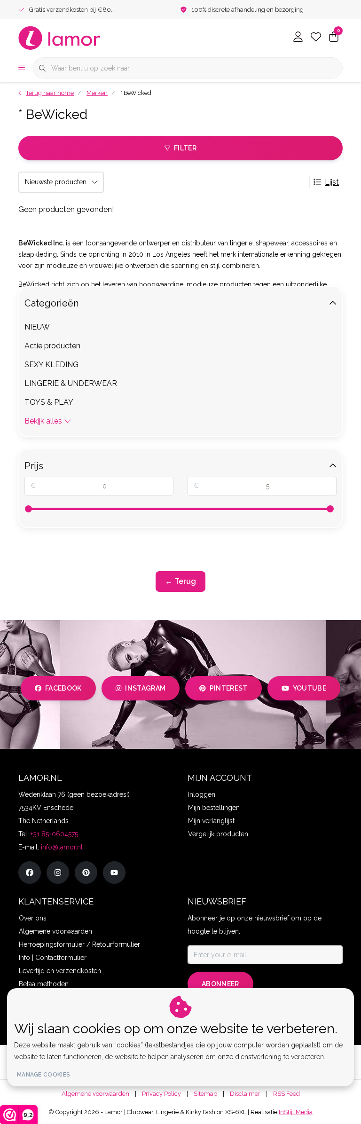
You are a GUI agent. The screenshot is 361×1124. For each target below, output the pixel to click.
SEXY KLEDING (51, 364)
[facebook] (29, 872)
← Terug (180, 581)
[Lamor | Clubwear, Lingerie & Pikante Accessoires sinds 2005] (59, 37)
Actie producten (52, 345)
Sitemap (205, 1093)
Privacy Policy (161, 1093)
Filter (185, 148)
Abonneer (220, 984)
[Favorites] (316, 37)
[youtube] (114, 872)
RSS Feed (286, 1093)
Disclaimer (245, 1093)
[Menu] (21, 68)
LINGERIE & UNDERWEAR (70, 383)
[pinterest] (86, 872)
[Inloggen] (298, 37)
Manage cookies (43, 1074)
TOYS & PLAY (48, 402)
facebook (63, 688)
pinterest (229, 688)
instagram (145, 688)
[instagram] (58, 872)
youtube (309, 688)
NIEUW (37, 326)
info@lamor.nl (62, 847)
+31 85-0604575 (54, 834)
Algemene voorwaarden (95, 1093)
